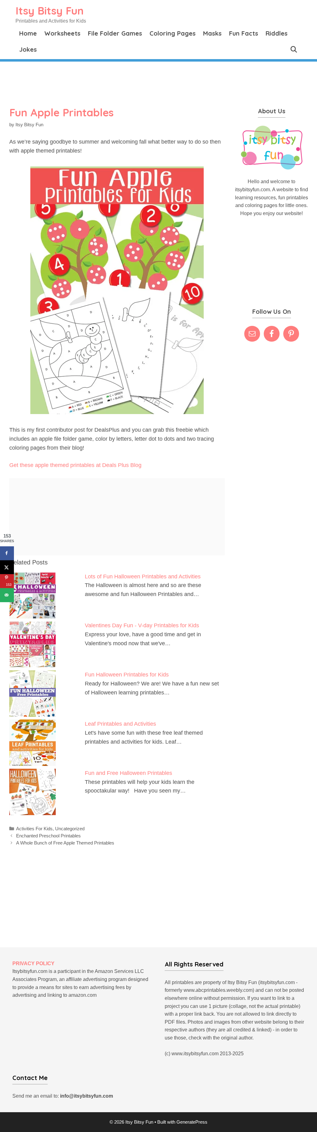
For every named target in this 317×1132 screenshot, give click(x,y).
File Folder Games (115, 33)
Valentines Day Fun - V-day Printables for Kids (142, 625)
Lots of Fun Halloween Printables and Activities (143, 576)
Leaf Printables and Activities (120, 724)
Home (28, 33)
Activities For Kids (34, 828)
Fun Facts (243, 33)
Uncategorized (70, 828)
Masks (212, 33)
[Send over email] (7, 595)
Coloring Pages (173, 33)
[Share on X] (7, 567)
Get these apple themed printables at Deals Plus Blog (75, 465)
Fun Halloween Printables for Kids (127, 675)
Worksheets (62, 33)
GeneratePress (191, 1122)
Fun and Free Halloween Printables (128, 773)
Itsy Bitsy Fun (49, 10)
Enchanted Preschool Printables (48, 835)
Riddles (277, 33)
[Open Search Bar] (294, 49)
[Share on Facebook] (7, 553)
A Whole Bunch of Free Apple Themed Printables (65, 842)
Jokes (28, 49)
